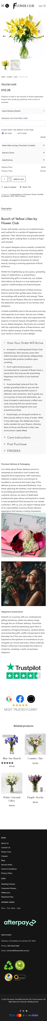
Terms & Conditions (9, 869)
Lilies (15, 77)
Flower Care (6, 851)
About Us (5, 843)
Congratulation (15, 194)
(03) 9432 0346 (13, 945)
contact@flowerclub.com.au (18, 950)
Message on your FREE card (15, 118)
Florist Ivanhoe (38, 999)
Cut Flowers (26, 194)
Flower (9, 77)
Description (6, 208)
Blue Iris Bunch (12, 758)
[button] (7, 762)
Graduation (5, 196)
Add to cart (19, 179)
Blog (3, 860)
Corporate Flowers (8, 888)
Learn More (21, 430)
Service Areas (6, 864)
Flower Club (10, 222)
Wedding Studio (33, 1001)
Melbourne (5, 892)
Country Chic (35, 758)
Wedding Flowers (8, 884)
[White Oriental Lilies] (11, 783)
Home (3, 77)
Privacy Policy (6, 873)
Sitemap (23, 1001)
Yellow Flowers (20, 196)
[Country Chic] (35, 744)
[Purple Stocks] (35, 783)
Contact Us (5, 847)
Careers (4, 856)
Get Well (40, 194)
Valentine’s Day (7, 896)
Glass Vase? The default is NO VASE (17, 129)
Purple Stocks (35, 797)
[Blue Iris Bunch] (11, 744)
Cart (42, 6)
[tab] (23, 208)
